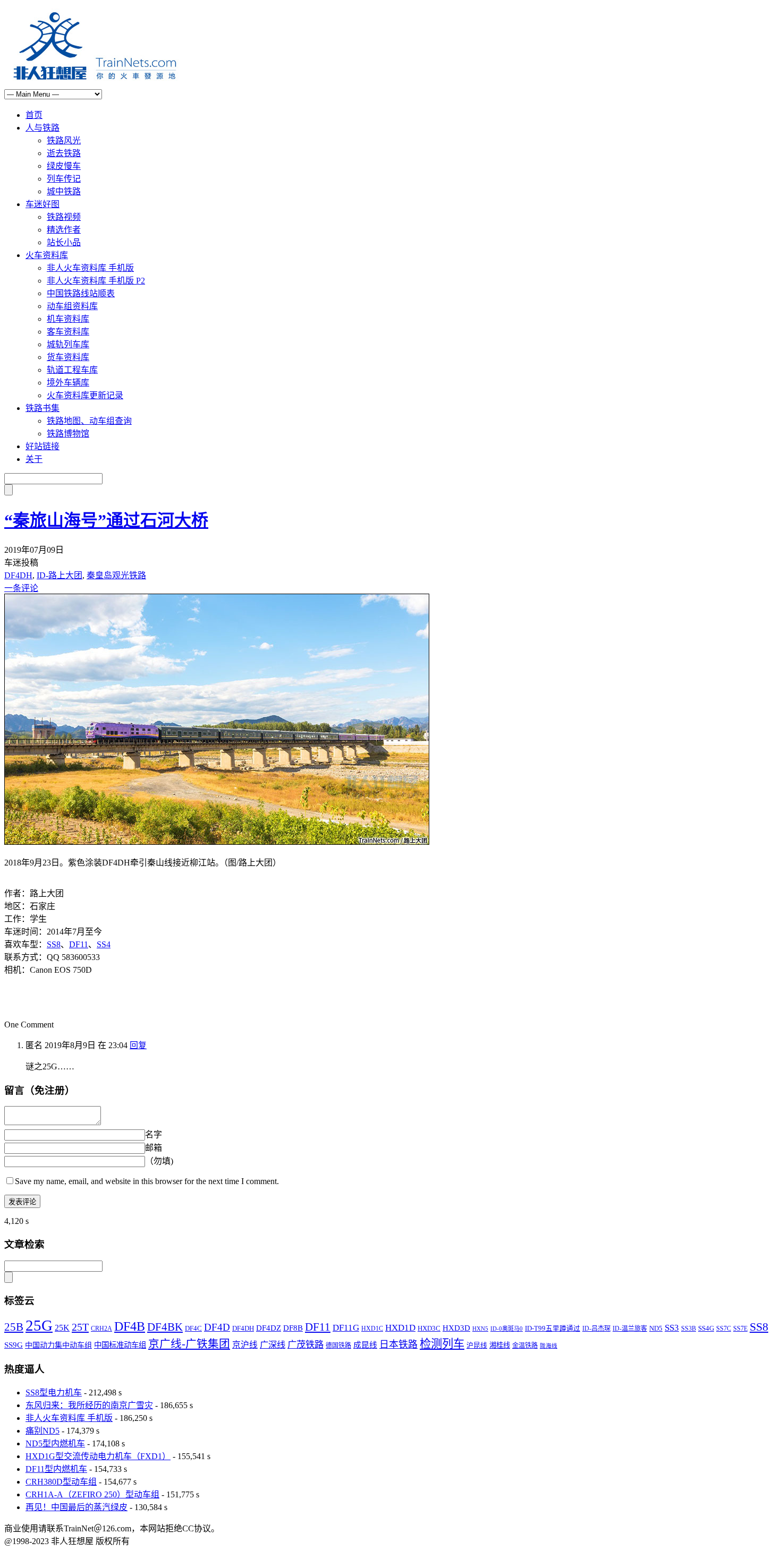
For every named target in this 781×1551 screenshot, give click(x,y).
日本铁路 (398, 1344)
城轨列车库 (68, 344)
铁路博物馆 (68, 433)
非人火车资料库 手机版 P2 (96, 280)
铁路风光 (64, 140)
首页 (34, 114)
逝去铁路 (64, 153)
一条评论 (21, 588)
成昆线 (365, 1345)
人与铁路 (43, 127)
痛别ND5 (43, 1430)
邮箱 (153, 1147)
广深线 (272, 1345)
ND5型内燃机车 (55, 1443)
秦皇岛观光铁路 (116, 575)
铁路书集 (43, 408)
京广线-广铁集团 (189, 1344)
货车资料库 (68, 357)
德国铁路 (338, 1345)
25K (62, 1327)
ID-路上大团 (59, 575)
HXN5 (480, 1328)
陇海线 (548, 1346)
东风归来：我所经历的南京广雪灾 (89, 1405)
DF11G (346, 1328)
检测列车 (442, 1344)
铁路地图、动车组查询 (89, 420)
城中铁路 (64, 191)
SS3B (688, 1328)
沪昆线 (476, 1345)
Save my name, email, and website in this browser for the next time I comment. (147, 1181)
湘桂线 (499, 1345)
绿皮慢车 (64, 165)
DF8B (293, 1328)
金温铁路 (525, 1345)
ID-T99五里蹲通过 (552, 1328)
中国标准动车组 (120, 1345)
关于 (34, 459)
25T (80, 1327)
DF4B (129, 1326)
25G (39, 1325)
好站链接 (43, 446)
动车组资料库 (72, 306)
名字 (153, 1134)
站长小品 (64, 242)
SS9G (13, 1344)
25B (13, 1327)
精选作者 (64, 229)
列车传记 (64, 178)
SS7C (723, 1328)
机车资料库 (68, 318)
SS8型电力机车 (54, 1392)
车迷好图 (43, 204)
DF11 (78, 944)
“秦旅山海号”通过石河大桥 (106, 520)
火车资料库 (47, 255)
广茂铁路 (305, 1345)
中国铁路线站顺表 (81, 293)
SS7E (740, 1328)
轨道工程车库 (72, 369)
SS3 (672, 1328)
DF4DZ (268, 1327)
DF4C (193, 1328)
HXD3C (429, 1328)
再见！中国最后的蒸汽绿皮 (77, 1507)
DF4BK (165, 1327)
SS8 (54, 944)
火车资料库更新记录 (85, 395)
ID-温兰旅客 (630, 1328)
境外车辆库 (68, 382)
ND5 (656, 1328)
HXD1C (372, 1328)
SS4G (706, 1328)
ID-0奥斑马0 (506, 1328)
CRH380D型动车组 (61, 1481)
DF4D (217, 1327)
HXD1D (400, 1328)
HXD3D (456, 1328)
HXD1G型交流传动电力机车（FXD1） (98, 1456)
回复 (138, 1045)
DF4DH (18, 575)
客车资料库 (68, 331)
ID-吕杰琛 (596, 1328)
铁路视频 (64, 216)
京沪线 (245, 1344)
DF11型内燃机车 (56, 1468)
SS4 (104, 944)
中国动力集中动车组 (58, 1345)
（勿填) (159, 1161)
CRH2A (101, 1328)
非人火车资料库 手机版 (90, 267)
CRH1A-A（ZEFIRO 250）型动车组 (92, 1494)
